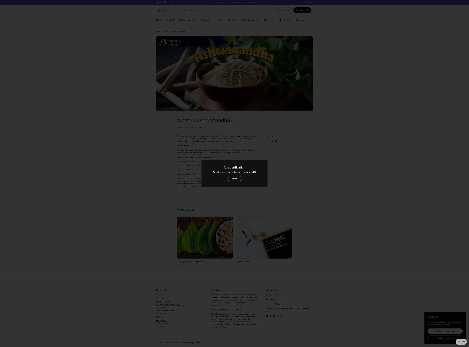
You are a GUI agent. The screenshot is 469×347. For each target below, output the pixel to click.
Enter (234, 178)
